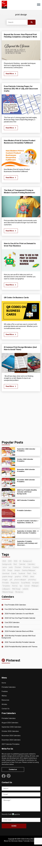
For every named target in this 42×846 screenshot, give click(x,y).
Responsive (15, 583)
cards (11, 567)
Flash (29, 573)
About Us (7, 841)
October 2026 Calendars (10, 731)
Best (15, 564)
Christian (18, 567)
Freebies (5, 691)
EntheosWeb (29, 839)
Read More (10, 73)
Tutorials (26, 841)
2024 (4, 561)
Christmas (26, 567)
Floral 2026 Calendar (12, 627)
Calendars (31, 564)
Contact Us (5, 709)
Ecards (13, 573)
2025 (10, 561)
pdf (11, 580)
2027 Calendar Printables (10, 744)
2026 (15, 561)
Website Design (7, 592)
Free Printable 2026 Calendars (15, 605)
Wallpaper (35, 586)
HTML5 (25, 576)
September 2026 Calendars (11, 727)
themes (15, 586)
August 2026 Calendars (10, 723)
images (5, 580)
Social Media (25, 583)
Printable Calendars (9, 687)
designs (17, 570)
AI (20, 561)
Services (14, 841)
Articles (4, 704)
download (5, 573)
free (34, 573)
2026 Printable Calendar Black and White (19, 631)
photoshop (32, 580)
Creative (36, 567)
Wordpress (19, 592)
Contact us (13, 769)
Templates (6, 586)
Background (27, 561)
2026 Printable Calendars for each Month (19, 614)
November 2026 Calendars (11, 735)
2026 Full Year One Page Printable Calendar (20, 618)
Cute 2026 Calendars (12, 622)
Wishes (4, 696)
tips (21, 586)
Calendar (22, 564)
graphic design (7, 576)
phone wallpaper (20, 580)
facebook (21, 573)
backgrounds (7, 564)
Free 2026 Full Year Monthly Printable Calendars (21, 609)
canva (4, 567)
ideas (32, 576)
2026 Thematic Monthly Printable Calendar (20, 642)
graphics (18, 576)
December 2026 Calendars (11, 740)
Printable (5, 583)
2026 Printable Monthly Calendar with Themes (21, 646)
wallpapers (6, 589)
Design (10, 570)
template (35, 583)
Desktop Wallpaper (28, 570)
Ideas (20, 841)
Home (4, 683)
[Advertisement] (21, 416)
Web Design (16, 589)
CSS (3, 570)
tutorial (26, 586)
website (25, 589)
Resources (5, 700)
